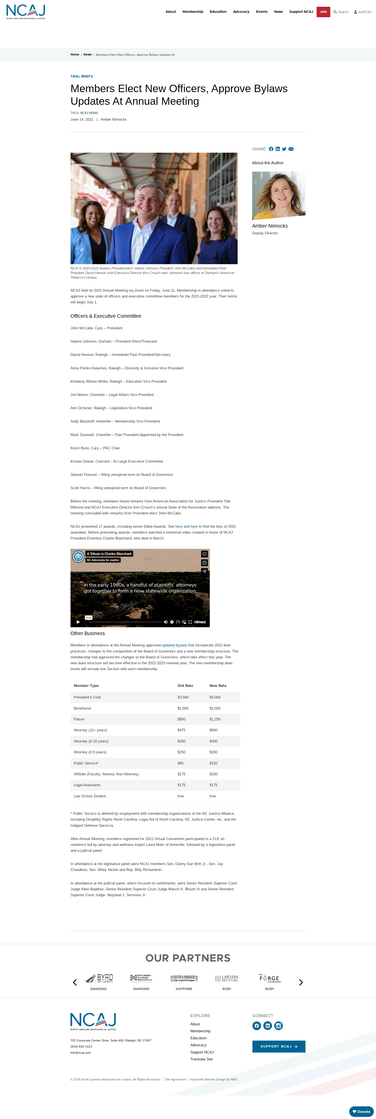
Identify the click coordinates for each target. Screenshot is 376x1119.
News (278, 12)
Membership (193, 12)
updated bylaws (174, 645)
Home (74, 54)
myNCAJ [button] (365, 12)
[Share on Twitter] (284, 149)
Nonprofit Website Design (208, 1079)
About (171, 12)
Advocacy (241, 12)
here (179, 526)
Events (262, 12)
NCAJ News (89, 113)
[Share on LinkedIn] (277, 149)
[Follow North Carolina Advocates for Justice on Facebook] (256, 1029)
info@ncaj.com (80, 1052)
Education (218, 12)
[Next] (301, 982)
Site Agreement (175, 1079)
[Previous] (74, 982)
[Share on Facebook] (271, 149)
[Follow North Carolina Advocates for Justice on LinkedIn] (267, 1029)
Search (343, 12)
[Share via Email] (291, 149)
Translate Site (201, 1059)
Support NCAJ (301, 12)
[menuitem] (170, 12)
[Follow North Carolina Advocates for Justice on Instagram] (278, 1029)
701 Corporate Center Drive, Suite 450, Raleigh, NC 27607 (110, 1040)
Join (323, 12)
